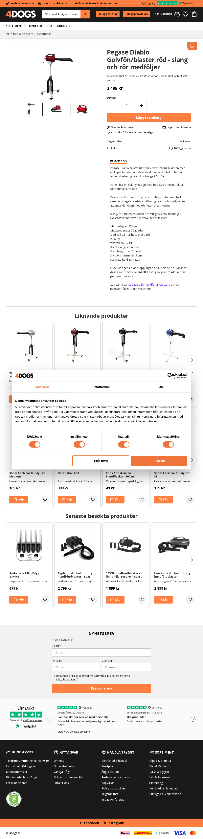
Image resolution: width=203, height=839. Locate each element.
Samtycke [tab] (42, 386)
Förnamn (57, 660)
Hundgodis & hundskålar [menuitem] (165, 794)
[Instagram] (104, 823)
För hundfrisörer (16, 783)
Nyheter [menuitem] (35, 26)
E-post (56, 646)
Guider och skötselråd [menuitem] (68, 777)
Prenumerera (101, 688)
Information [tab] (102, 386)
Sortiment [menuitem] (14, 26)
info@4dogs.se (26, 766)
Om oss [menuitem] (59, 760)
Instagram (115, 823)
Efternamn (107, 660)
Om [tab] (161, 386)
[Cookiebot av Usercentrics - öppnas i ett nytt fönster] (170, 376)
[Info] (115, 600)
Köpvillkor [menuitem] (108, 783)
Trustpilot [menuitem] (108, 766)
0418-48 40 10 (39, 760)
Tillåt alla (159, 460)
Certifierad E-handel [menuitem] (114, 760)
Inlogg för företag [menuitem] (113, 799)
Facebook (91, 823)
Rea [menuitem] (49, 26)
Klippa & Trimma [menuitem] (160, 760)
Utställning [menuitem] (156, 783)
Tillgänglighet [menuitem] (110, 794)
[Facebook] (81, 823)
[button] (185, 14)
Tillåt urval (101, 460)
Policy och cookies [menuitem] (113, 788)
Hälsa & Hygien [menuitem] (159, 772)
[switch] (79, 444)
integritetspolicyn (66, 679)
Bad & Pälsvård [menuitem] (159, 766)
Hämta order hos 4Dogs (21, 777)
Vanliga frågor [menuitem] (63, 772)
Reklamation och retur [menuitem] (116, 777)
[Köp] (149, 117)
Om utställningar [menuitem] (64, 766)
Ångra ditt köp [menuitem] (111, 772)
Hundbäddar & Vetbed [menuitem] (163, 788)
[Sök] (85, 14)
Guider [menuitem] (62, 26)
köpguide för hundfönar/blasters (149, 284)
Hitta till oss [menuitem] (61, 783)
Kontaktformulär (16, 772)
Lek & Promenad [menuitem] (160, 777)
